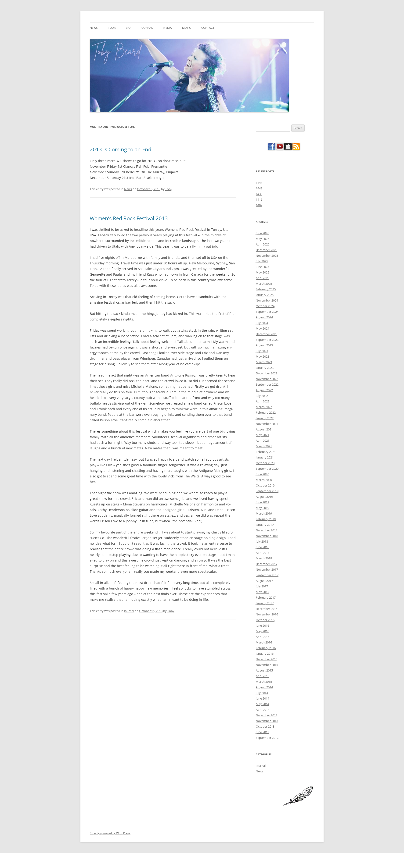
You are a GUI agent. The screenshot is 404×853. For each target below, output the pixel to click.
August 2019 (264, 496)
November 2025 (267, 255)
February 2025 (266, 289)
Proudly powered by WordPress (110, 833)
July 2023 (262, 351)
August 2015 (264, 670)
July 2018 (262, 541)
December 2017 (266, 564)
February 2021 (266, 452)
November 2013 (267, 721)
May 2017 (262, 592)
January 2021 (265, 457)
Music (186, 28)
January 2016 (265, 653)
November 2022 (267, 379)
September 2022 (267, 384)
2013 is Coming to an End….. (124, 149)
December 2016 (266, 609)
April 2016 (262, 637)
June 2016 (262, 625)
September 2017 (267, 575)
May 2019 (262, 508)
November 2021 (267, 424)
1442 (259, 188)
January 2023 (265, 368)
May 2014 (262, 704)
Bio (128, 28)
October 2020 (265, 463)
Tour (111, 28)
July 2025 (262, 261)
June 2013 (262, 732)
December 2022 (266, 373)
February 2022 (266, 412)
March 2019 (264, 513)
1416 (259, 199)
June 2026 (262, 233)
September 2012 (267, 738)
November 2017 (267, 569)
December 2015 (266, 659)
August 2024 (264, 317)
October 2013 (265, 726)
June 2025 (262, 267)
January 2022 (265, 418)
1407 (259, 205)
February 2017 (266, 597)
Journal (147, 28)
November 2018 (267, 536)
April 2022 (262, 401)
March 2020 (264, 480)
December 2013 (266, 715)
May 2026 (262, 239)
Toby (168, 189)
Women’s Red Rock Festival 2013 (129, 218)
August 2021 (264, 429)
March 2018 (264, 558)
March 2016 (264, 642)
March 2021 (264, 446)
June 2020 (262, 474)
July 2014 (262, 693)
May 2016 (262, 631)
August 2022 (264, 390)
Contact (207, 28)
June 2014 (262, 698)
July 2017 (262, 586)
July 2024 (262, 323)
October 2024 (265, 306)
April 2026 (262, 244)
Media (167, 28)
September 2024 (267, 311)
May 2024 (262, 328)
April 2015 (262, 676)
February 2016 (266, 648)
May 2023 (262, 356)
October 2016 (265, 620)
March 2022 (264, 407)
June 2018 (262, 547)
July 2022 (262, 396)
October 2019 (265, 485)
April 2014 (262, 709)
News (94, 28)
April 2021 (262, 440)
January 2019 (265, 524)
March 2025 (264, 283)
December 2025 (266, 250)
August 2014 (264, 687)
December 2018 (266, 530)
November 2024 (267, 300)
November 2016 (267, 614)
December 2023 (266, 334)
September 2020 (267, 468)
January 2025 (265, 295)
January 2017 (265, 603)
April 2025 (262, 278)
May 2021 (262, 435)
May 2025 (262, 272)
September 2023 (267, 340)
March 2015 (264, 681)
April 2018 (262, 553)
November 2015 (267, 665)
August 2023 (264, 345)
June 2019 (262, 502)
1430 (259, 194)
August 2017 (264, 581)
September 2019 (267, 491)
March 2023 (264, 362)
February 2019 (266, 519)
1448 (259, 183)
